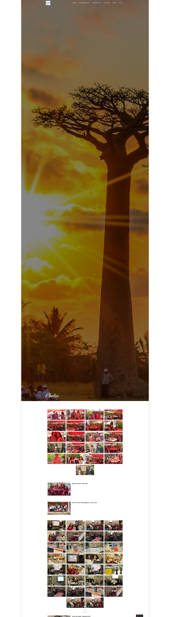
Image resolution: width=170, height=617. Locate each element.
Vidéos (114, 3)
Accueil (74, 3)
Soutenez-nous (96, 3)
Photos (121, 3)
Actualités (107, 3)
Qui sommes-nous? (84, 3)
